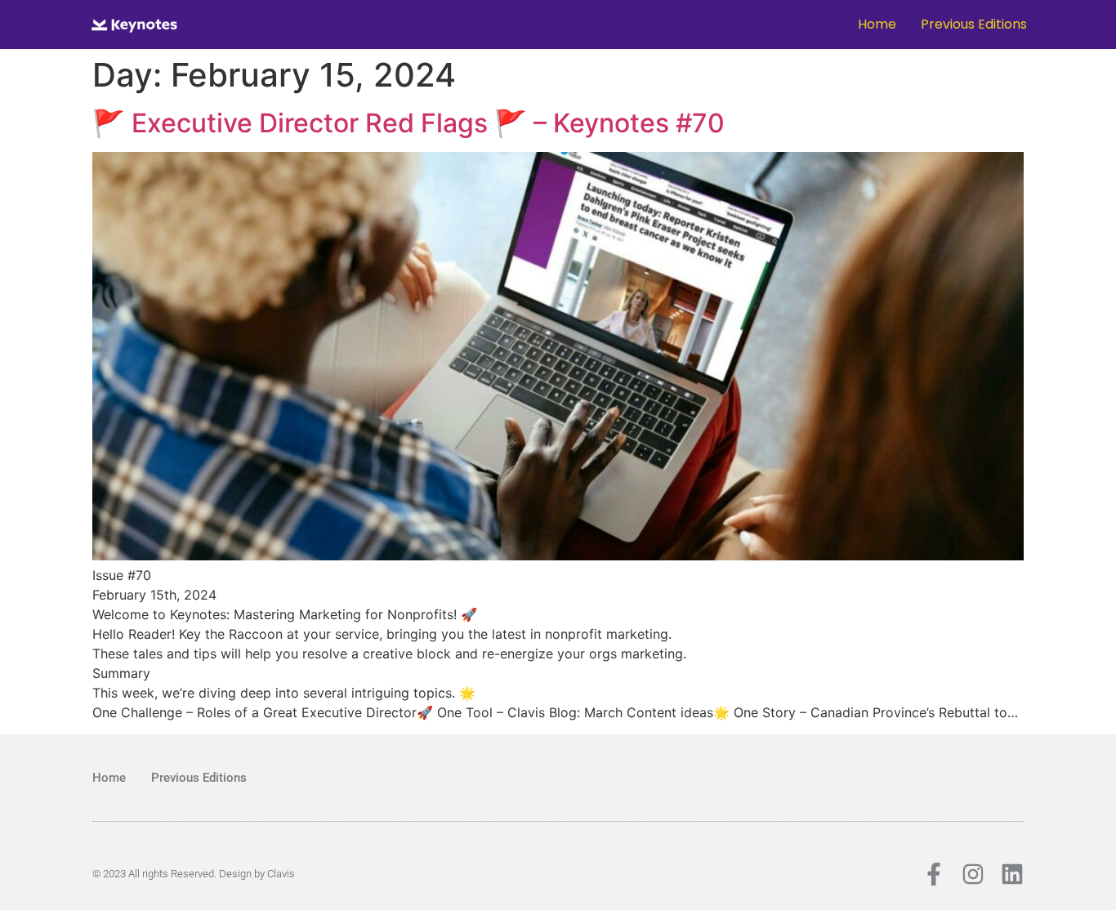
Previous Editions (974, 24)
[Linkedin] (1012, 874)
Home (877, 24)
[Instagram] (973, 874)
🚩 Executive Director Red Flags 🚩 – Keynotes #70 (408, 123)
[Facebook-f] (933, 874)
